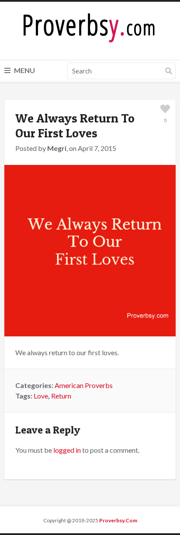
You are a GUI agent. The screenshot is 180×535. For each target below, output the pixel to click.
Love (41, 396)
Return (61, 396)
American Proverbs (84, 385)
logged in (67, 450)
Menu (24, 70)
